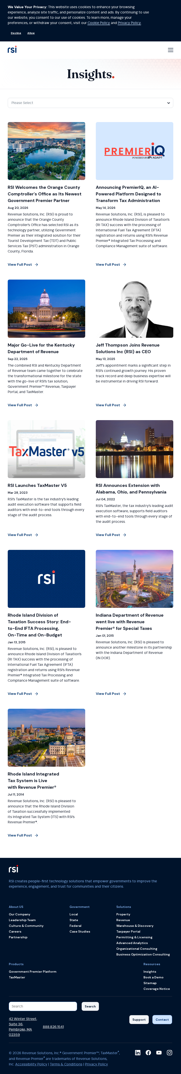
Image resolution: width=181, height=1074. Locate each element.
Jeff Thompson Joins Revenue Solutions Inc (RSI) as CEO (128, 348)
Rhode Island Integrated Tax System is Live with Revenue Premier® (33, 780)
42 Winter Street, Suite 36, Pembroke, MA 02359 (23, 1027)
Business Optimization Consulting (143, 954)
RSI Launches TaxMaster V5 (37, 485)
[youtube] (159, 1052)
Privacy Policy (129, 23)
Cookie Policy (99, 23)
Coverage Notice (156, 989)
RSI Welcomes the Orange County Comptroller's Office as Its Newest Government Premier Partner (44, 193)
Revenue (123, 920)
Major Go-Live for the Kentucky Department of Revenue (41, 348)
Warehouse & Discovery (134, 926)
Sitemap (149, 983)
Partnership (18, 937)
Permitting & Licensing (134, 937)
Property (123, 914)
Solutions (123, 907)
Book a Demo (153, 977)
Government (80, 907)
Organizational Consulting (136, 949)
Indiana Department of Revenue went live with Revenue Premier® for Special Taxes (130, 621)
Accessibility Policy (31, 1064)
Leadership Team (22, 920)
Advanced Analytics (132, 943)
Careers (15, 931)
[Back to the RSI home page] (12, 50)
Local (74, 914)
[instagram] (169, 1052)
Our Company (19, 914)
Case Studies (80, 931)
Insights (149, 972)
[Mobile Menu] (170, 50)
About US (16, 907)
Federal (75, 926)
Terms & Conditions (66, 1064)
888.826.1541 (53, 1027)
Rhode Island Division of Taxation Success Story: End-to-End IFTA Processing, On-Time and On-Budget (39, 625)
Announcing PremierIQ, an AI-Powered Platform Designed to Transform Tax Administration (128, 193)
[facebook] (148, 1052)
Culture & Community (26, 926)
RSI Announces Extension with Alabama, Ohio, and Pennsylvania (131, 488)
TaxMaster (17, 977)
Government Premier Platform (33, 972)
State (74, 920)
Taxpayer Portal (128, 931)
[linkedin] (137, 1052)
